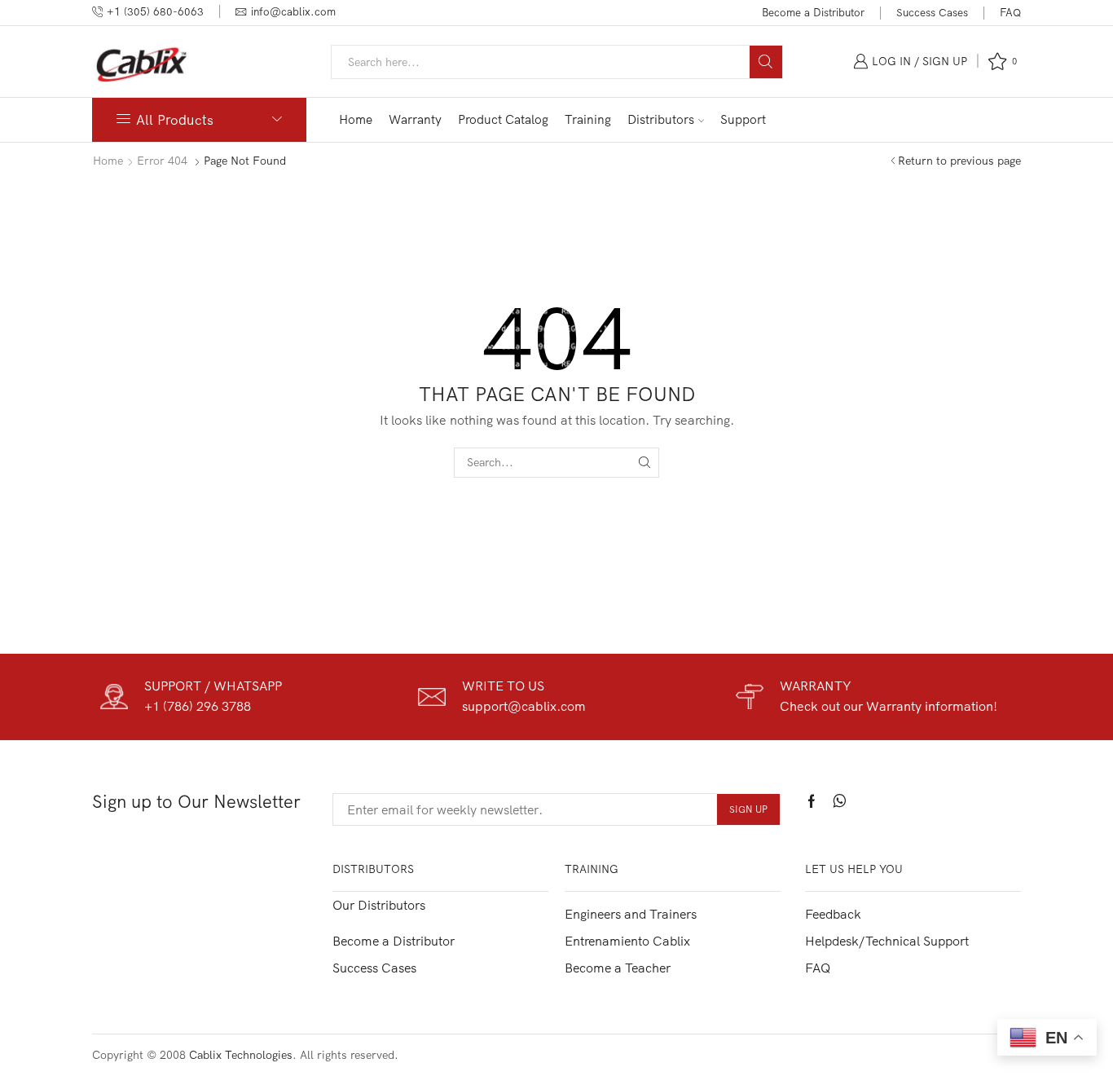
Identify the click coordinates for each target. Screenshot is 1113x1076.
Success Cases (932, 12)
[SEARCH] (644, 463)
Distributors (660, 119)
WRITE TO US (503, 685)
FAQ (1010, 12)
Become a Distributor (813, 12)
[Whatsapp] (840, 801)
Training (588, 119)
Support (743, 119)
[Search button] (766, 62)
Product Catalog (503, 119)
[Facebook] (811, 801)
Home (355, 119)
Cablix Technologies (241, 1054)
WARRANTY (815, 685)
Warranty (415, 119)
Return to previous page (959, 160)
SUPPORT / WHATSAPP (213, 685)
